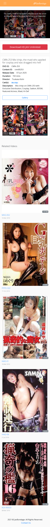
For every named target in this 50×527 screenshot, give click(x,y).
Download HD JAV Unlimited (25, 47)
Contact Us (26, 523)
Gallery (25, 97)
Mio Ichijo (15, 83)
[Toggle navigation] (5, 3)
